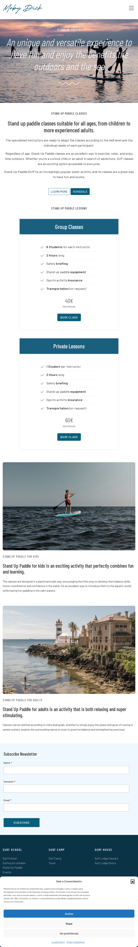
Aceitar (69, 913)
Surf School (10, 858)
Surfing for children (14, 863)
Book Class (69, 317)
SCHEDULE (80, 191)
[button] (132, 881)
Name (8, 763)
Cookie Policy (58, 942)
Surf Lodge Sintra (105, 863)
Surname (10, 782)
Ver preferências (69, 933)
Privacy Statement (76, 942)
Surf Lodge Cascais (106, 858)
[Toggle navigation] (131, 8)
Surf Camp (55, 858)
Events (7, 872)
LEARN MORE (59, 191)
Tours (52, 863)
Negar (69, 923)
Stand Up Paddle (13, 867)
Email (8, 800)
